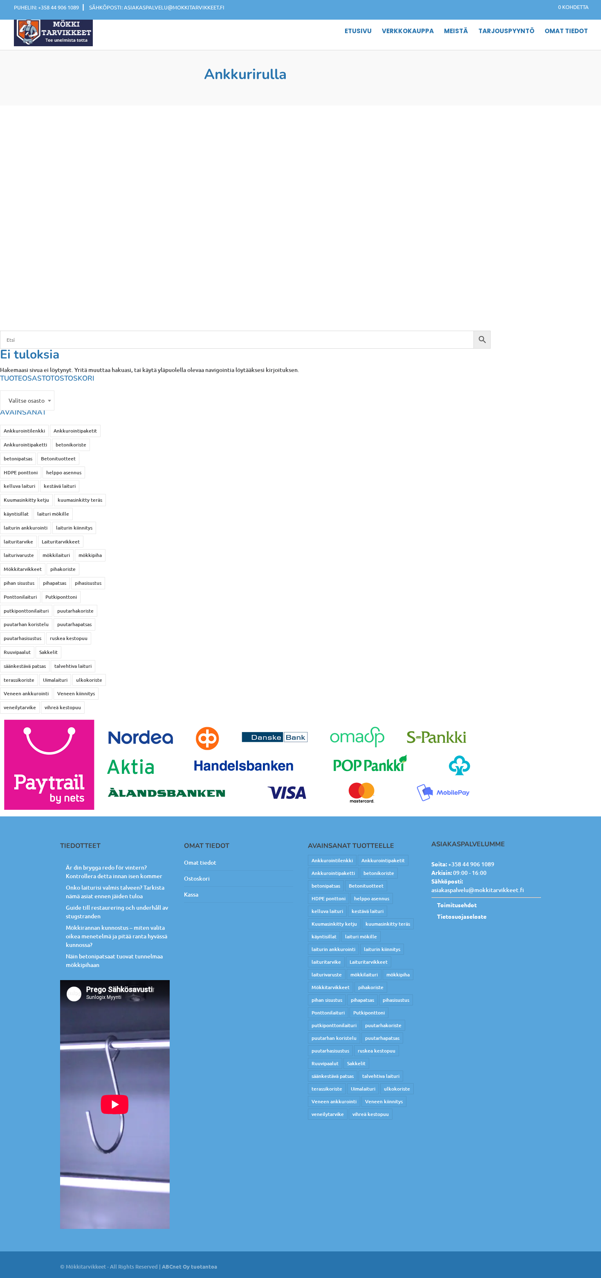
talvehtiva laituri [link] (73, 666)
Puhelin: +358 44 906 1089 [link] (46, 7)
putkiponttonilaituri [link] (26, 610)
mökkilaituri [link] (56, 555)
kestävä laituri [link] (60, 485)
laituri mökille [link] (53, 513)
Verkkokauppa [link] (408, 31)
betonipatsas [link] (18, 458)
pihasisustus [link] (88, 582)
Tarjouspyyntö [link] (506, 31)
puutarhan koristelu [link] (26, 624)
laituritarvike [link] (18, 541)
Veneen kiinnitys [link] (76, 693)
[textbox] (27, 400)
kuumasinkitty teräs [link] (80, 499)
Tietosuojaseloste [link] (462, 916)
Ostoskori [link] (197, 878)
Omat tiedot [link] (566, 31)
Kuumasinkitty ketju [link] (26, 499)
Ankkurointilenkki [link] (24, 430)
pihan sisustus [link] (19, 582)
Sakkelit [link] (48, 652)
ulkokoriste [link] (89, 679)
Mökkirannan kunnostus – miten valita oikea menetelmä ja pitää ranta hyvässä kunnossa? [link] (116, 936)
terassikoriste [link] (19, 679)
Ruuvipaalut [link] (17, 652)
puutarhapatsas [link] (74, 624)
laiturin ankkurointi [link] (25, 527)
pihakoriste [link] (63, 569)
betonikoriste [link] (71, 444)
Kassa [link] (191, 894)
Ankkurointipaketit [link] (75, 430)
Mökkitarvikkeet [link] (23, 569)
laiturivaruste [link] (19, 555)
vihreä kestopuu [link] (63, 707)
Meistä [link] (456, 31)
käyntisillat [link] (16, 513)
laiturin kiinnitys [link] (74, 527)
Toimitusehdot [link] (457, 904)
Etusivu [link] (358, 31)
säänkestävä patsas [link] (25, 666)
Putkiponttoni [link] (61, 596)
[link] (569, 6)
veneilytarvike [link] (20, 707)
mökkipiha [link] (90, 555)
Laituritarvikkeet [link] (61, 541)
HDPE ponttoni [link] (21, 472)
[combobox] (27, 400)
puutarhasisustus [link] (22, 638)
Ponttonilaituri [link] (20, 596)
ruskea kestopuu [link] (68, 638)
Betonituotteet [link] (58, 458)
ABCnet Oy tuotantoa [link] (189, 1266)
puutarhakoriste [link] (75, 610)
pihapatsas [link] (54, 582)
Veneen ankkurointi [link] (26, 693)
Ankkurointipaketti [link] (25, 444)
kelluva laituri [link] (19, 485)
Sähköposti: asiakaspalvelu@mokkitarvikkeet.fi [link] (156, 7)
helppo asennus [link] (63, 472)
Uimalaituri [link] (55, 679)
